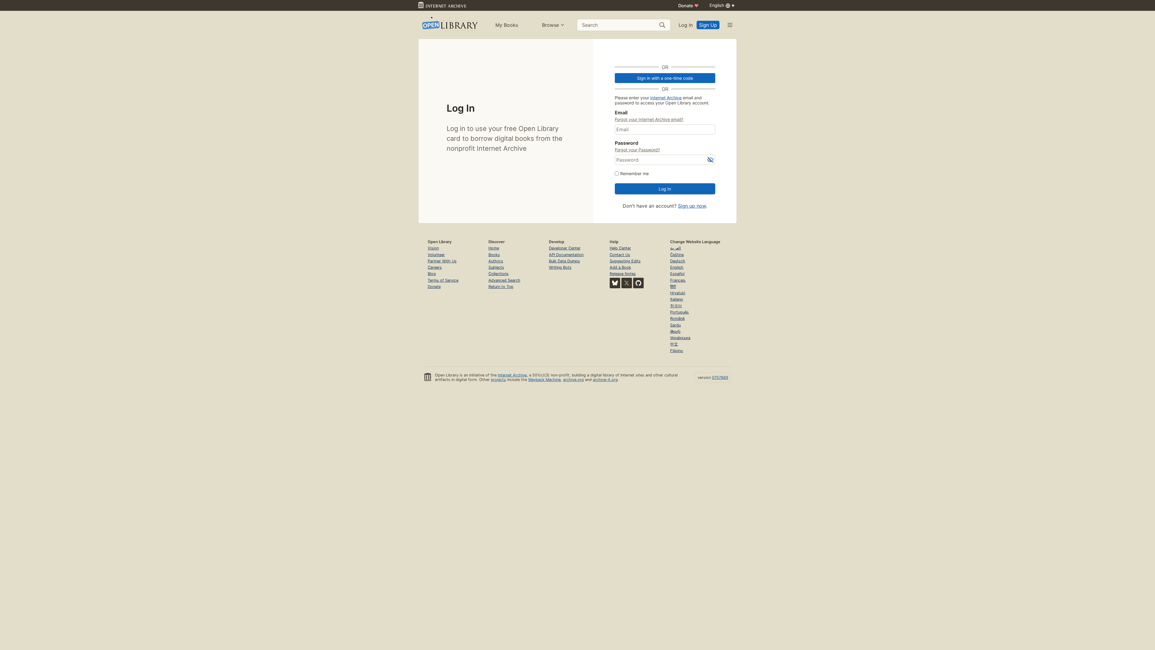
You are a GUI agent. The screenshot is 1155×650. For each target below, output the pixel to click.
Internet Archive (666, 97)
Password (626, 143)
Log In (686, 25)
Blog (432, 273)
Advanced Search (504, 280)
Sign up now (692, 206)
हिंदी (673, 286)
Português (679, 312)
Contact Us (620, 254)
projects (498, 379)
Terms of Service (443, 280)
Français (677, 280)
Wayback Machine (544, 379)
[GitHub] (638, 283)
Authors (495, 261)
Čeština (677, 254)
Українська (680, 338)
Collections (498, 273)
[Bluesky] (615, 283)
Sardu (675, 325)
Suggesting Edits (625, 261)
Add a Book (620, 267)
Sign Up (708, 25)
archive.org (573, 379)
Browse (550, 25)
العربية (675, 248)
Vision (433, 248)
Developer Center (565, 248)
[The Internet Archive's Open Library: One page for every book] (449, 24)
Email (621, 113)
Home (493, 248)
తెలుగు (675, 331)
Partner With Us (442, 261)
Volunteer (436, 254)
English (676, 267)
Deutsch (677, 261)
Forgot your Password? (637, 149)
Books (494, 254)
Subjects (496, 267)
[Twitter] (626, 283)
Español (677, 273)
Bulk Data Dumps (564, 261)
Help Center (620, 248)
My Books (506, 25)
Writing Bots (560, 267)
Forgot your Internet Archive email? (649, 119)
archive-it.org (605, 379)
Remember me (634, 173)
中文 (674, 344)
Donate (688, 5)
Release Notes (623, 273)
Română (677, 318)
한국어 (676, 306)
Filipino (676, 350)
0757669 (720, 377)
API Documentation (566, 254)
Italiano (676, 299)
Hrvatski (677, 293)
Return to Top (500, 286)
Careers (435, 267)
